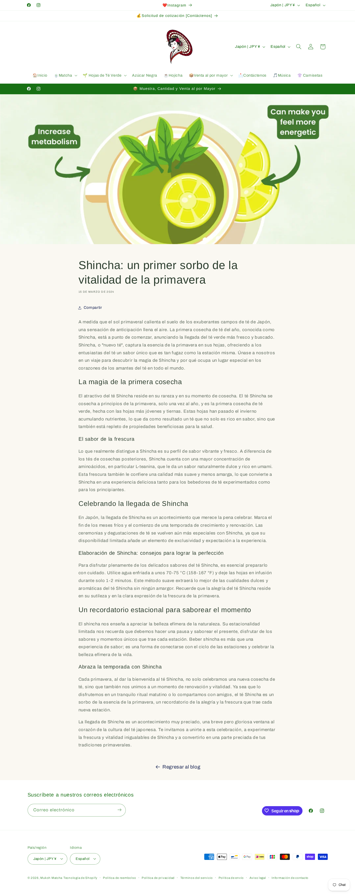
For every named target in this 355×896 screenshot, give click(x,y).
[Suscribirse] (119, 810)
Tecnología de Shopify (80, 877)
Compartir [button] (93, 307)
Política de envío (231, 877)
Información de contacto (290, 877)
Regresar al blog (181, 767)
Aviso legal (257, 877)
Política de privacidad (158, 877)
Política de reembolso (119, 877)
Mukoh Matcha (51, 877)
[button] (64, 75)
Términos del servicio (196, 877)
